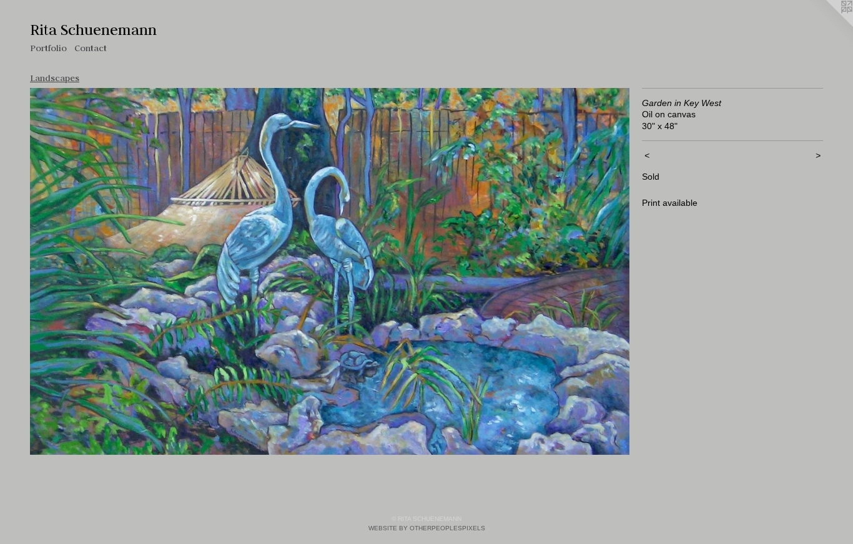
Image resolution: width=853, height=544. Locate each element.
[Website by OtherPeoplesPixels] (828, 25)
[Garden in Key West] (329, 271)
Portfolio (48, 48)
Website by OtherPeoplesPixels (426, 528)
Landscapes (54, 78)
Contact (90, 48)
